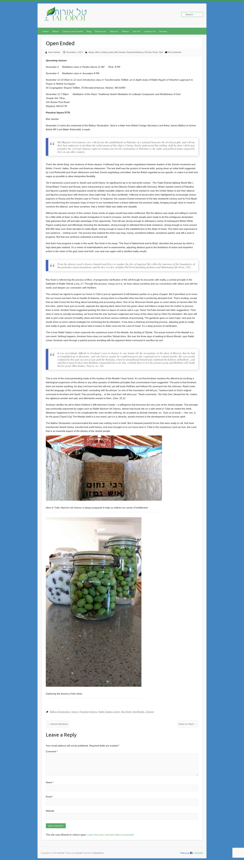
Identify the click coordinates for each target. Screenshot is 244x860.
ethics (97, 52)
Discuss (114, 31)
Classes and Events (72, 31)
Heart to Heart (188, 724)
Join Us (136, 31)
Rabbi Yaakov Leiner (109, 711)
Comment (52, 751)
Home (45, 31)
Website (50, 811)
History (104, 52)
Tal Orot (147, 52)
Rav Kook (126, 711)
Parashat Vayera (88, 711)
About (55, 31)
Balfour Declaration (60, 711)
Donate (163, 31)
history (74, 711)
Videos (125, 31)
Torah (155, 52)
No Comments (174, 52)
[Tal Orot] (66, 16)
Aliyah (91, 52)
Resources (100, 31)
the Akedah (138, 711)
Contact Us (150, 31)
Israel (110, 52)
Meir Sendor (119, 52)
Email (49, 796)
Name (50, 782)
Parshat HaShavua (134, 52)
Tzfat (161, 52)
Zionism (150, 711)
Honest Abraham (57, 724)
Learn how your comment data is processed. (110, 834)
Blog (89, 31)
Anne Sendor (54, 52)
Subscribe (198, 853)
